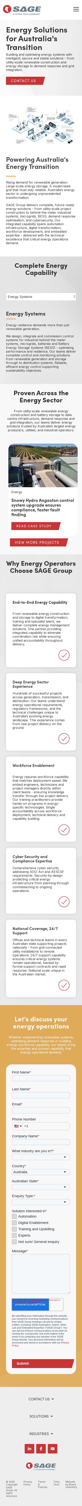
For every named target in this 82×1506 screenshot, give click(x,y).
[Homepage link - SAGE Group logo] (41, 1468)
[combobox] (41, 1157)
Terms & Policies (42, 1484)
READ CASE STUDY (34, 526)
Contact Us (39, 1399)
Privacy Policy (27, 1483)
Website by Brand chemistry (71, 1484)
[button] (76, 9)
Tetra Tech (56, 1483)
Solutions (39, 1416)
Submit (23, 1363)
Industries (39, 1433)
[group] (43, 490)
